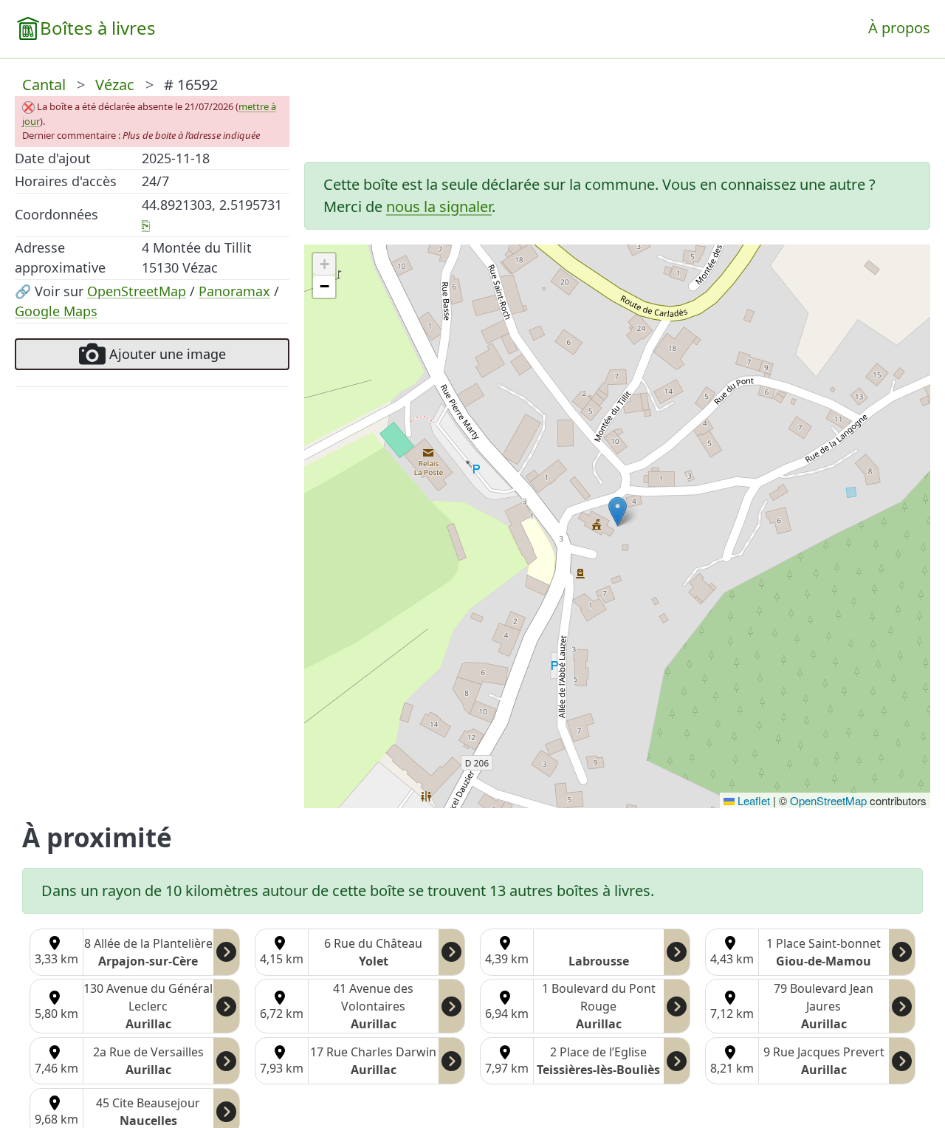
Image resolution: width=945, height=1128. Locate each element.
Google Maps (56, 311)
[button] (617, 511)
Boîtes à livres (98, 28)
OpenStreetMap (136, 291)
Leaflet (752, 800)
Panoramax (234, 291)
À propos (899, 28)
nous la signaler (439, 206)
